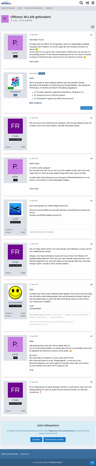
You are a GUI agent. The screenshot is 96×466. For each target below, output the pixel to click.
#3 (91, 159)
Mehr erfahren (35, 103)
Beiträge (8, 147)
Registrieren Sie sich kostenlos (61, 431)
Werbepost (15, 91)
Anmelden (36, 440)
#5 (91, 244)
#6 (91, 284)
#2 (91, 118)
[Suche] (81, 3)
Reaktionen (9, 229)
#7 (91, 336)
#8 (91, 382)
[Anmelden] (87, 3)
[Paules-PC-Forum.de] (6, 2)
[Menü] (93, 3)
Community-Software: (48, 462)
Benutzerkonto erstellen (55, 440)
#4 (91, 201)
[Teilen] (93, 27)
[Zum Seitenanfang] (92, 463)
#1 (91, 35)
